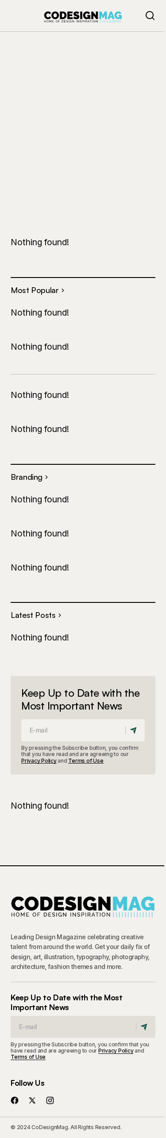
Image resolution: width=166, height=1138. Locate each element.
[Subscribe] (134, 730)
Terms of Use (85, 760)
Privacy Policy (39, 760)
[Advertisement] (83, 118)
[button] (150, 15)
